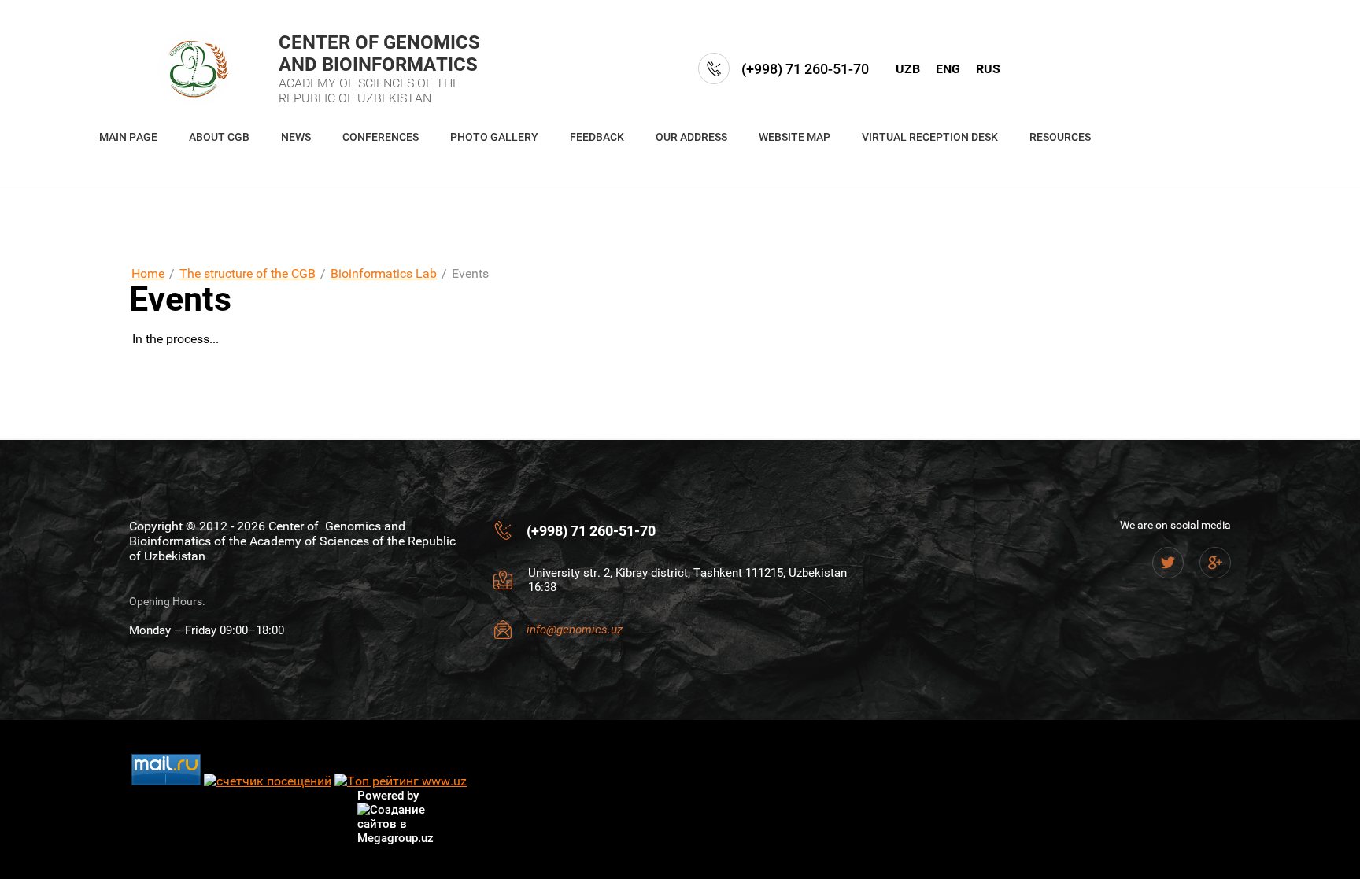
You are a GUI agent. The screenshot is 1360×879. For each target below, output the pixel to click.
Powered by (388, 796)
